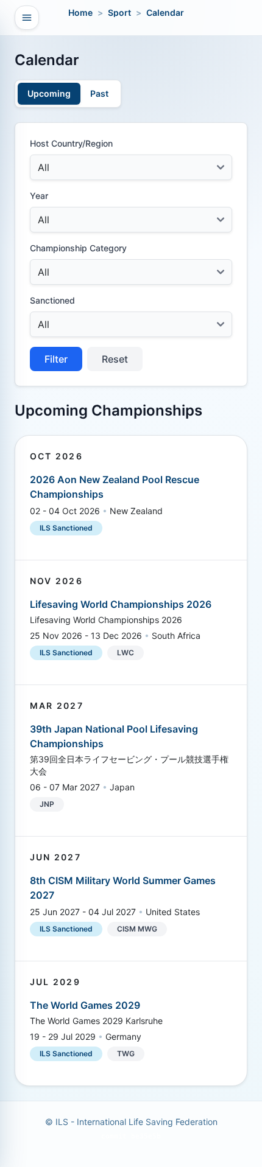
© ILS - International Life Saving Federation (131, 1121)
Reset (115, 359)
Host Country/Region (71, 143)
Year (39, 195)
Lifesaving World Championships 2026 (120, 604)
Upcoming (49, 93)
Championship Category (78, 248)
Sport (119, 12)
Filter (56, 359)
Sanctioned (52, 300)
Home (80, 12)
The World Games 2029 (85, 1005)
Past (99, 93)
